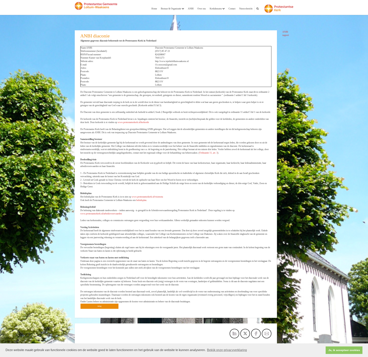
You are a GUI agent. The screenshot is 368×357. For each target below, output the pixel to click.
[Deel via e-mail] (266, 333)
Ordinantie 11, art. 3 (208, 152)
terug (99, 306)
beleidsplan (141, 200)
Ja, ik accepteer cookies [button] (344, 350)
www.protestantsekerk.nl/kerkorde (133, 122)
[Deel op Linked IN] (234, 333)
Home (154, 8)
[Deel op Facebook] (256, 333)
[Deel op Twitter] (245, 333)
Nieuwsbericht (245, 8)
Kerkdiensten (216, 8)
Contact (231, 8)
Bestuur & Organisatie (171, 8)
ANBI (191, 8)
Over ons (201, 8)
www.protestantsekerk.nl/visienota (147, 196)
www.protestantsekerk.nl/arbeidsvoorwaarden (101, 213)
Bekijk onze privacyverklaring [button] (227, 350)
